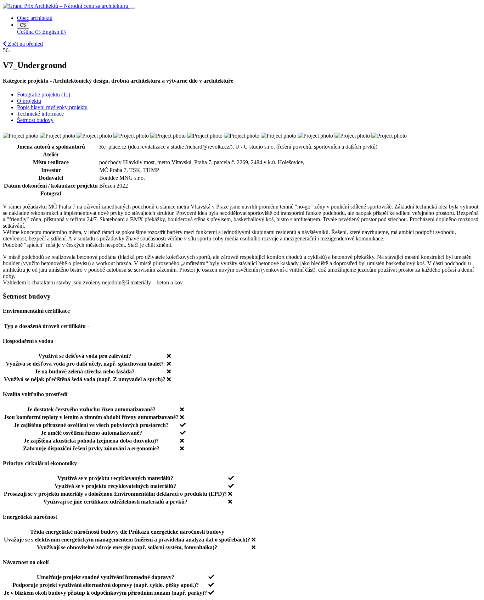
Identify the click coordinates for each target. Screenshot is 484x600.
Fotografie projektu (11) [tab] (43, 94)
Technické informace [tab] (40, 114)
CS (23, 25)
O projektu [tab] (29, 101)
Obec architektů (34, 18)
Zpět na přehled (24, 44)
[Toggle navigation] (132, 8)
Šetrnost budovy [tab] (35, 120)
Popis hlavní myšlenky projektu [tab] (52, 107)
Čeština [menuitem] (29, 32)
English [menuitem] (54, 32)
